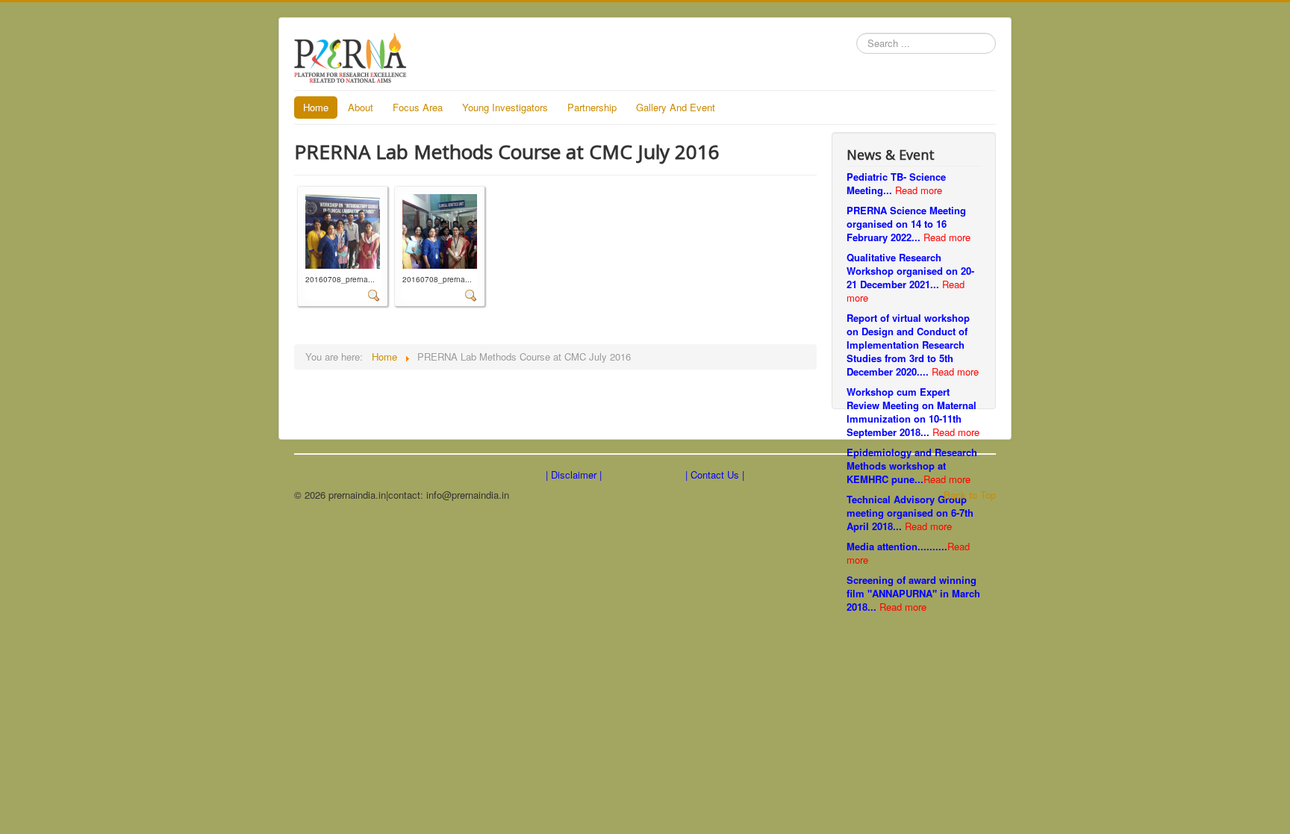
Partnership (592, 107)
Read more (918, 190)
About (360, 107)
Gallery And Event (675, 107)
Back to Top (970, 495)
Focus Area (418, 107)
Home (315, 107)
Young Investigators (505, 107)
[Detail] (374, 294)
